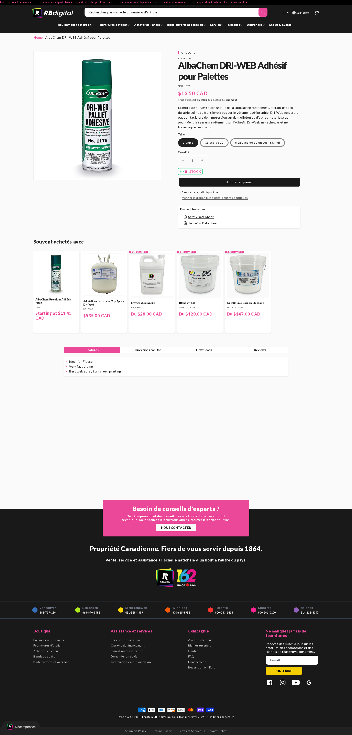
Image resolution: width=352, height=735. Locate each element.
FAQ (191, 656)
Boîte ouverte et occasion (51, 662)
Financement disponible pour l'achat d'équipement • (143, 2)
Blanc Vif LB (187, 303)
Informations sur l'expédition (131, 662)
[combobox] (176, 12)
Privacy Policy (217, 731)
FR (285, 13)
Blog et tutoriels (199, 645)
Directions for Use (148, 350)
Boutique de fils (44, 656)
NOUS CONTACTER (176, 527)
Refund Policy (162, 731)
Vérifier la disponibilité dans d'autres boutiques (215, 197)
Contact (194, 651)
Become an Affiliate (201, 667)
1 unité (188, 142)
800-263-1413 (224, 612)
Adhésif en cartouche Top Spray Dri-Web (103, 303)
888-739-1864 (48, 612)
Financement (197, 662)
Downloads (204, 350)
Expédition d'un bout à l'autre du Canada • (211, 2)
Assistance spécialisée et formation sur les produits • (65, 2)
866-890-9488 (91, 612)
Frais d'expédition (189, 99)
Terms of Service (189, 731)
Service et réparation (125, 640)
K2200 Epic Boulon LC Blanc (245, 303)
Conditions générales (220, 717)
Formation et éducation (127, 651)
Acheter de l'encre (46, 651)
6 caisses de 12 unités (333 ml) (257, 142)
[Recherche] (262, 12)
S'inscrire (284, 671)
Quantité (183, 152)
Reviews (260, 350)
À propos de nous (200, 640)
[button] (77, 24)
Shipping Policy (135, 731)
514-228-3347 (310, 612)
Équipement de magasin (49, 640)
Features (92, 350)
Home (38, 37)
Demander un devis (124, 656)
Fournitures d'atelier (47, 645)
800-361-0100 (267, 612)
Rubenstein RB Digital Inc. (155, 717)
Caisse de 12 (214, 142)
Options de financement (128, 645)
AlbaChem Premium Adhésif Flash (53, 301)
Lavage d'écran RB (143, 303)
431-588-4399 (134, 612)
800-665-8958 (181, 612)
